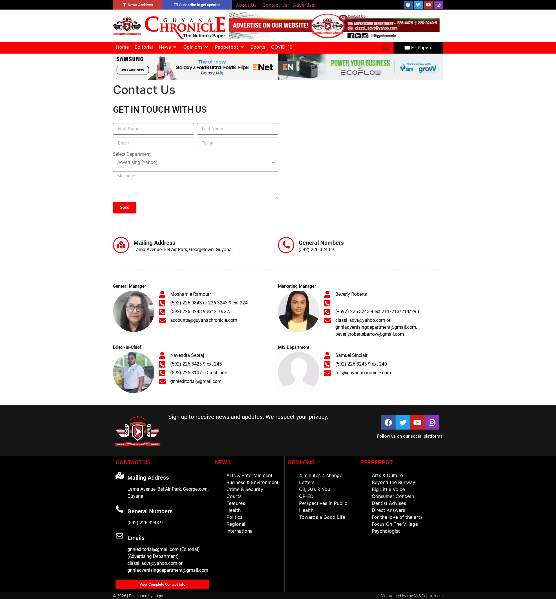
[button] (168, 47)
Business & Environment (252, 482)
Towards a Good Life (322, 517)
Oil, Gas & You (314, 489)
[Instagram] (438, 5)
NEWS (223, 462)
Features (235, 503)
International (240, 531)
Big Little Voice (388, 489)
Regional (235, 524)
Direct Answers (388, 510)
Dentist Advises (389, 503)
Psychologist (386, 531)
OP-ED (306, 496)
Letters (306, 482)
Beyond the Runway (393, 482)
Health (233, 510)
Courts (234, 496)
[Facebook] (408, 5)
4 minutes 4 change (320, 475)
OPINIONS (301, 462)
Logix (158, 595)
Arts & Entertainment (249, 475)
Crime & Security (244, 489)
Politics (234, 517)
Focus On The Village (395, 524)
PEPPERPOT (376, 462)
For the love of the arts (397, 517)
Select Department (132, 154)
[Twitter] (418, 5)
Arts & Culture (387, 475)
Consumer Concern (393, 496)
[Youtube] (428, 5)
